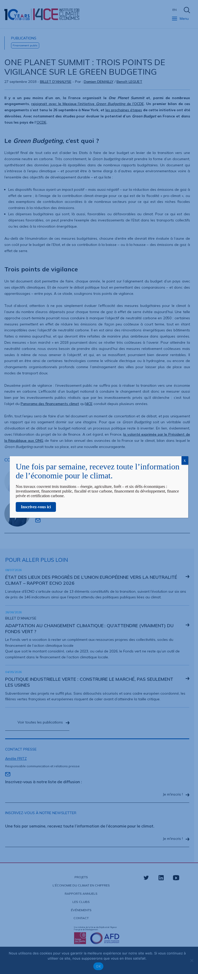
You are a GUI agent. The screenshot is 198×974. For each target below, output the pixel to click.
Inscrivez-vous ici (36, 507)
